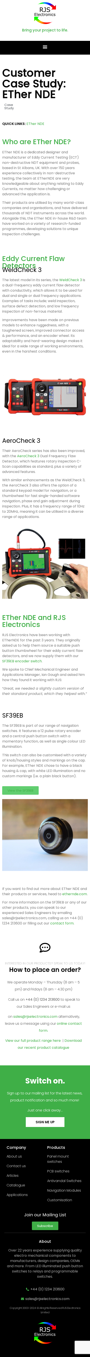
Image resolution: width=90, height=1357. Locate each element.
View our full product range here (33, 1040)
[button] (45, 46)
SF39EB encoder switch (22, 661)
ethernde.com (74, 894)
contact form (62, 923)
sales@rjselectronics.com (35, 1016)
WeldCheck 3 (22, 270)
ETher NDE (35, 123)
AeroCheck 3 (21, 440)
